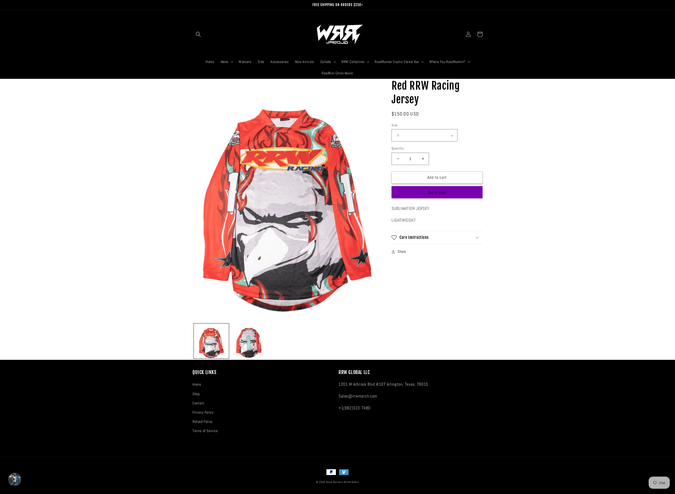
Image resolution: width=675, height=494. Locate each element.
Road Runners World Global (342, 482)
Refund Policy (202, 421)
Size (395, 125)
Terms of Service (205, 430)
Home (196, 384)
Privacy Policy (203, 412)
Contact (198, 403)
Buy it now (437, 192)
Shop (196, 393)
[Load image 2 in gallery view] (249, 341)
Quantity (398, 148)
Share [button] (402, 251)
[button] (198, 34)
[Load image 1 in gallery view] (211, 341)
